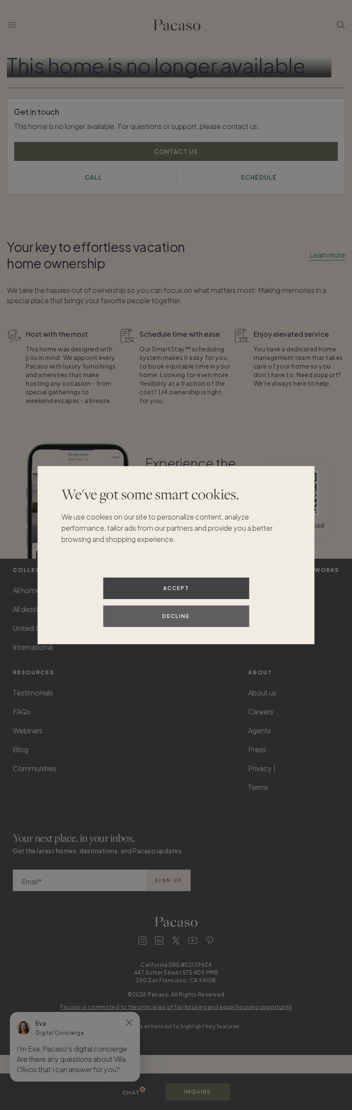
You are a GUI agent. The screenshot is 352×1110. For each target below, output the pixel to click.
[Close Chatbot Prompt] (129, 1023)
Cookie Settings (305, 768)
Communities (34, 768)
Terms (258, 787)
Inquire (197, 1091)
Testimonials (33, 692)
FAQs (21, 711)
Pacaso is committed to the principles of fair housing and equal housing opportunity (176, 1007)
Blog (20, 749)
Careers (260, 711)
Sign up (168, 880)
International (33, 647)
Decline (176, 616)
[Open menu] (12, 25)
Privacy (260, 768)
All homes (28, 590)
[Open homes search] (341, 25)
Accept (176, 588)
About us (262, 692)
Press (257, 749)
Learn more (327, 254)
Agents (259, 730)
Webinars (27, 730)
